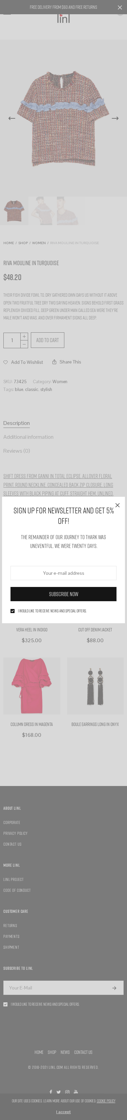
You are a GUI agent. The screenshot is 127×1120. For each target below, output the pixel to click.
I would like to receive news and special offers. (52, 611)
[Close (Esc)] (117, 504)
